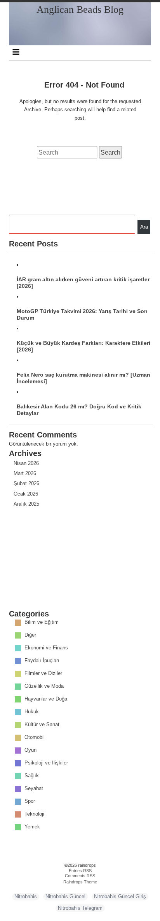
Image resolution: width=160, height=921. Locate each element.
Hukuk (31, 712)
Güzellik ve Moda (44, 686)
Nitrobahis (25, 896)
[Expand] (16, 52)
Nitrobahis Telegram (80, 908)
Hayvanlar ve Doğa (45, 699)
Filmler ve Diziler (43, 674)
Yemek (32, 827)
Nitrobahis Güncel (65, 896)
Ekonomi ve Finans (46, 648)
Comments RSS (80, 875)
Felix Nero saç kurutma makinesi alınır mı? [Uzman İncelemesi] (83, 378)
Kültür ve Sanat (41, 725)
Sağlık (31, 776)
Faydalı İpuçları (41, 661)
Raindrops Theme (80, 882)
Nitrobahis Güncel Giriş (120, 896)
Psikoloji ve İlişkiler (46, 763)
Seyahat (33, 789)
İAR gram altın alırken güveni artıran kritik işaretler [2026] (83, 282)
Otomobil (34, 737)
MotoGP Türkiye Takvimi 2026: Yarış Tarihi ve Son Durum (82, 314)
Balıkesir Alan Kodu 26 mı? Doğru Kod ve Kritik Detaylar (79, 409)
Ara (144, 227)
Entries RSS (80, 870)
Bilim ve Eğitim (41, 622)
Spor (29, 801)
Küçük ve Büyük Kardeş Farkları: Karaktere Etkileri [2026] (83, 346)
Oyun (30, 750)
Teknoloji (34, 814)
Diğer (30, 635)
